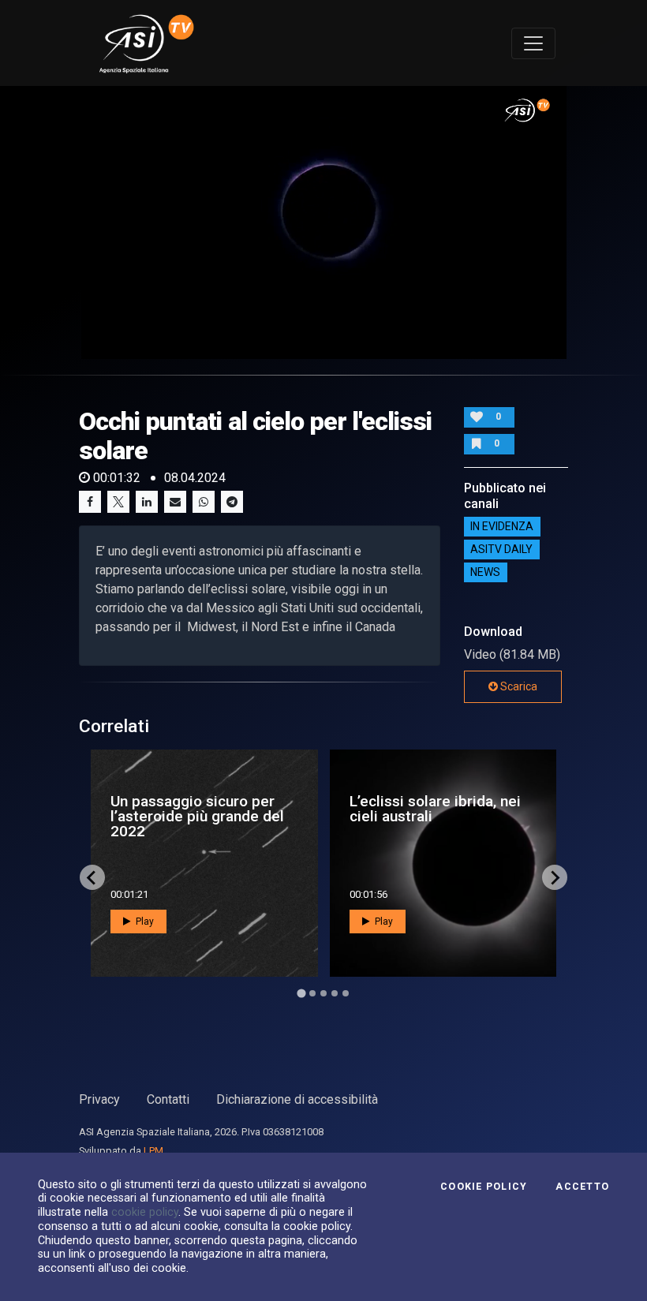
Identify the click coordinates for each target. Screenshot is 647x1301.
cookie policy (144, 1212)
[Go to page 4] (334, 993)
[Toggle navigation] (533, 43)
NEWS (485, 572)
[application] (324, 222)
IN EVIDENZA (501, 527)
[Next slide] (554, 877)
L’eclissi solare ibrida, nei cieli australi (435, 808)
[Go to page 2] (312, 993)
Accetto (582, 1186)
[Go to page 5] (345, 993)
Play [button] (143, 921)
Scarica (517, 686)
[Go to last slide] (92, 877)
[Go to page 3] (323, 993)
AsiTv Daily (501, 550)
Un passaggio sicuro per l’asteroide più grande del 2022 (197, 816)
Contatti (168, 1099)
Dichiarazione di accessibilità (297, 1099)
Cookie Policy (483, 1186)
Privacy (99, 1099)
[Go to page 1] (301, 993)
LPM (153, 1151)
